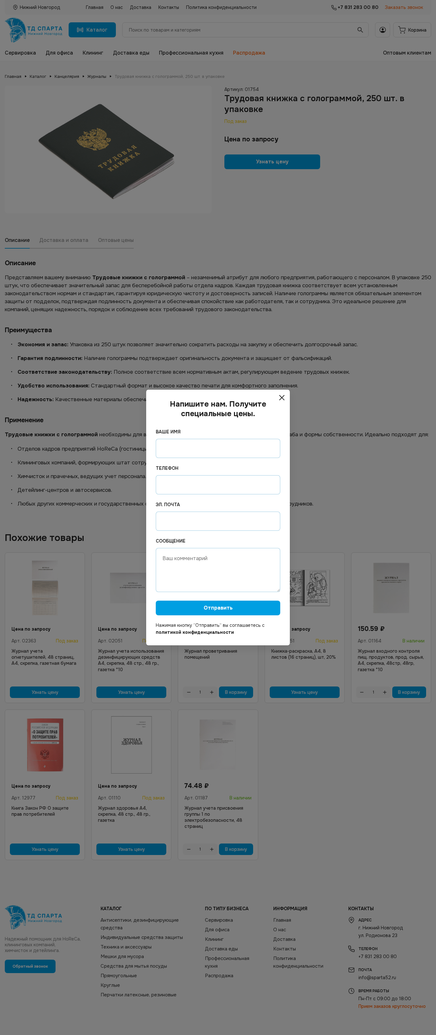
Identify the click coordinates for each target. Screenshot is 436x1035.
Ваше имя (168, 432)
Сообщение (170, 541)
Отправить (218, 607)
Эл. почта (168, 504)
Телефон (167, 468)
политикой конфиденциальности (195, 632)
